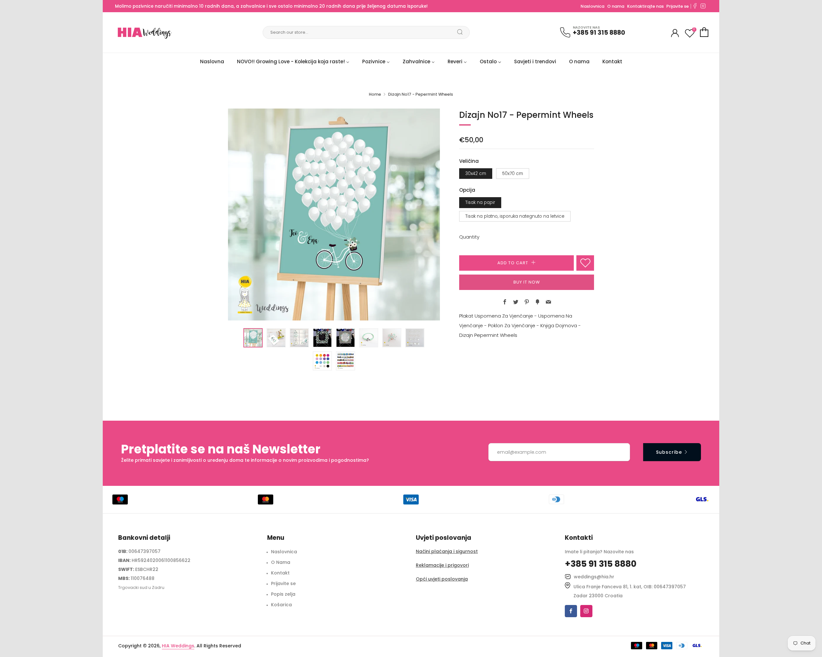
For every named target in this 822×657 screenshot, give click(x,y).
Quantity (469, 236)
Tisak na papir (480, 202)
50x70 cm (512, 174)
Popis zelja (283, 594)
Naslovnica (592, 6)
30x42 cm (475, 174)
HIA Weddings (178, 646)
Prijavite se (677, 6)
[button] (253, 337)
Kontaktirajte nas (646, 6)
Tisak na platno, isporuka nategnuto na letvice (514, 216)
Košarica (281, 604)
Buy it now (526, 282)
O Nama (280, 562)
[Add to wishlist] (585, 263)
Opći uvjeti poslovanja (442, 579)
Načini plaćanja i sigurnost (447, 551)
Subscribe (669, 452)
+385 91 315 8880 (599, 32)
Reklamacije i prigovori (442, 565)
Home (375, 94)
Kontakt (280, 573)
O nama (615, 6)
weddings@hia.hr (594, 577)
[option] (334, 214)
